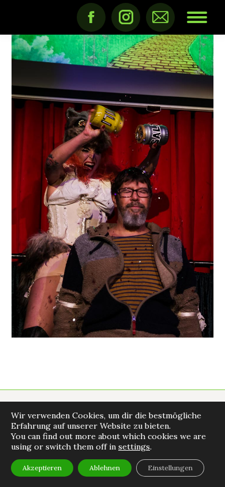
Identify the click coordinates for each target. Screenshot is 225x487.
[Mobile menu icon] (197, 17)
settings (134, 446)
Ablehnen (104, 467)
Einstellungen (170, 467)
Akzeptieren (42, 467)
